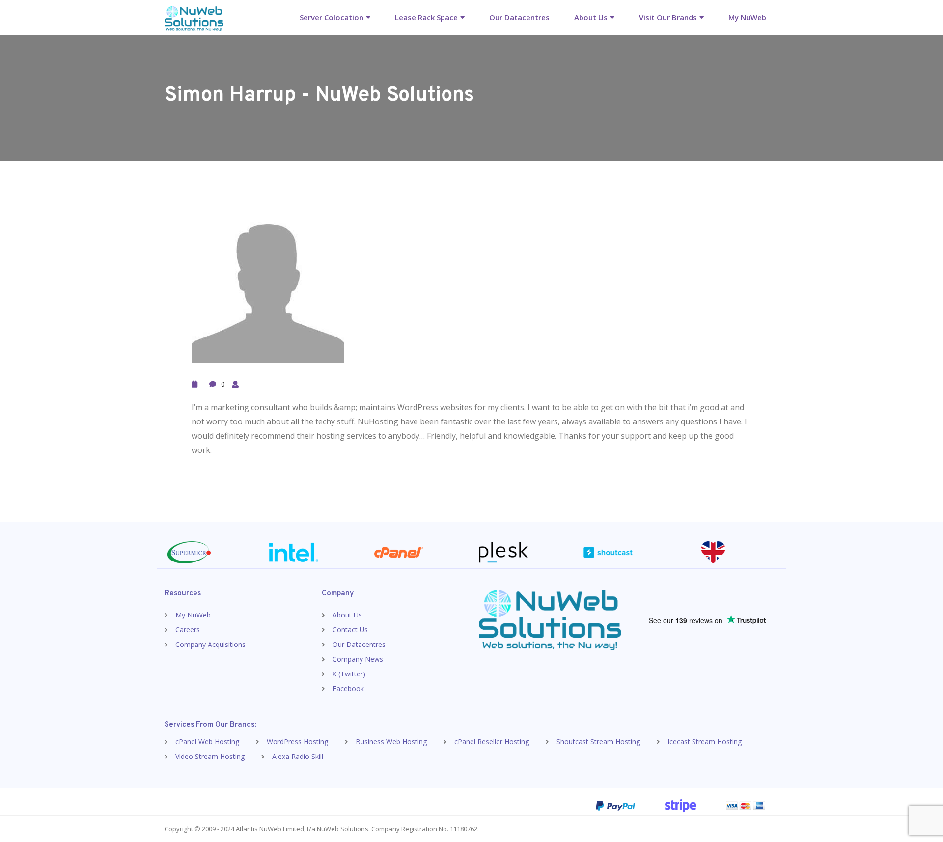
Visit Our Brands (668, 17)
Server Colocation (331, 17)
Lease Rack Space (426, 17)
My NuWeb (747, 17)
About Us (591, 17)
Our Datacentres (519, 17)
